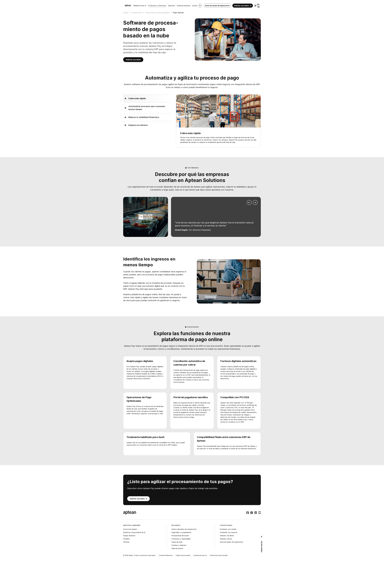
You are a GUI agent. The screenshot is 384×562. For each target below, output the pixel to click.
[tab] (147, 98)
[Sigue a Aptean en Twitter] (251, 513)
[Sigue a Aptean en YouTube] (259, 513)
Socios (194, 6)
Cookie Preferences (165, 555)
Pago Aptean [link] (178, 13)
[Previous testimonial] (249, 202)
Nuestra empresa (183, 6)
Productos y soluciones (157, 6)
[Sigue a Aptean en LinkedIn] (255, 513)
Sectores (171, 6)
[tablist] (147, 111)
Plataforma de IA (139, 6)
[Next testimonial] (255, 202)
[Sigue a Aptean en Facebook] (247, 513)
